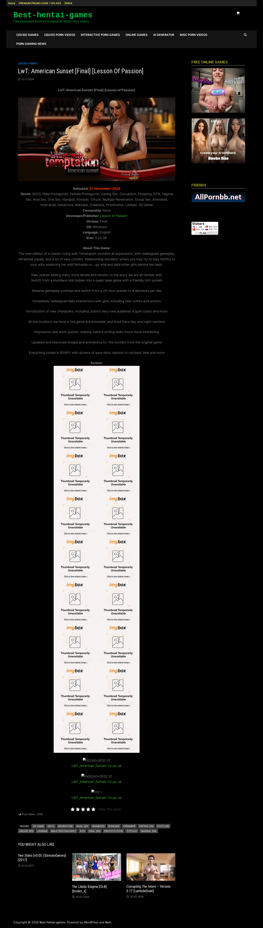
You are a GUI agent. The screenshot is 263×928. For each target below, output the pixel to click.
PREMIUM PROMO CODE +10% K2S (40, 3)
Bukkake (114, 826)
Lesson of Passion (113, 216)
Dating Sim (146, 826)
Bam (108, 922)
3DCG (50, 826)
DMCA (68, 3)
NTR (82, 831)
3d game (38, 826)
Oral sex (95, 831)
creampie (129, 826)
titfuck (131, 831)
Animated (98, 826)
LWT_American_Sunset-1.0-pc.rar (97, 766)
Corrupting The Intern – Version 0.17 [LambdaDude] (148, 888)
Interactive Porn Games (100, 35)
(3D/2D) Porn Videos (59, 35)
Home (11, 3)
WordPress (91, 922)
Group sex (26, 831)
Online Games (136, 35)
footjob (163, 826)
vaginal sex (149, 831)
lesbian (42, 831)
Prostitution (113, 831)
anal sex (82, 826)
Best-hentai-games (52, 15)
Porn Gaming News (31, 44)
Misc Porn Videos (193, 35)
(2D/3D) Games (27, 35)
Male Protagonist (63, 831)
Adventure (65, 826)
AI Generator (163, 35)
